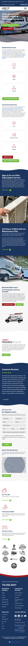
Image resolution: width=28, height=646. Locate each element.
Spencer (5, 453)
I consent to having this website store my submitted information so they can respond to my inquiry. (14, 437)
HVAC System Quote (8, 28)
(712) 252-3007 (23, 625)
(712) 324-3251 (22, 630)
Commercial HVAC (18, 108)
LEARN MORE (6, 354)
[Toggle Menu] (25, 8)
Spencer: (16, 628)
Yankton (12, 453)
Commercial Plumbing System (8, 109)
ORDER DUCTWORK (7, 157)
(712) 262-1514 (20, 628)
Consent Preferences (20, 638)
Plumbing (5, 52)
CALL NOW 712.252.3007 (8, 304)
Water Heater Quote (8, 32)
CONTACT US (19, 304)
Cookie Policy (12, 638)
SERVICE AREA (6, 475)
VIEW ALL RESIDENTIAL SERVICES (10, 98)
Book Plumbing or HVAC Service (11, 25)
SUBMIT (7, 444)
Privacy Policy (21, 637)
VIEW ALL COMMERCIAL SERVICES (10, 160)
